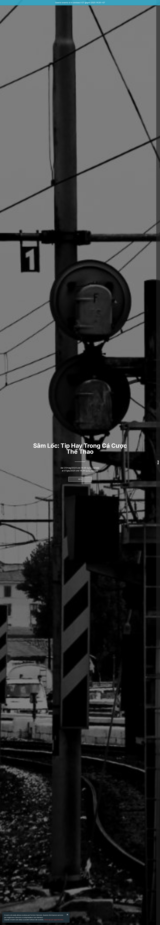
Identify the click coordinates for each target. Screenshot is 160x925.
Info (80, 479)
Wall (158, 462)
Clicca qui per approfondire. (54, 920)
